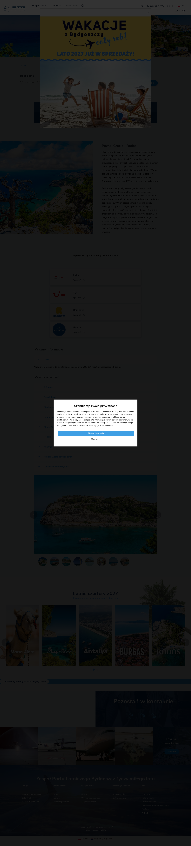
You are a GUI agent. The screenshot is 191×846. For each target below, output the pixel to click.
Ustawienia (96, 439)
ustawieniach (107, 425)
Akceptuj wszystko (96, 433)
